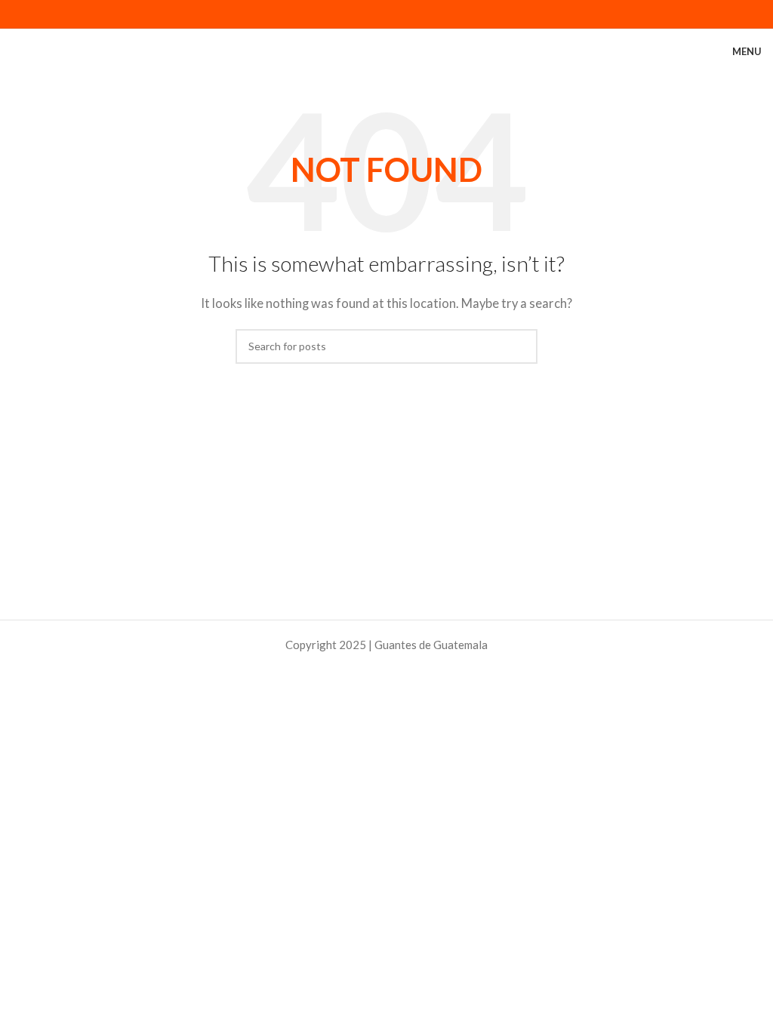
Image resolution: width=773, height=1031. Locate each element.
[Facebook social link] (350, 14)
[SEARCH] (520, 346)
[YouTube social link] (405, 14)
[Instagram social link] (386, 14)
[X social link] (368, 14)
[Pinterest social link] (423, 14)
